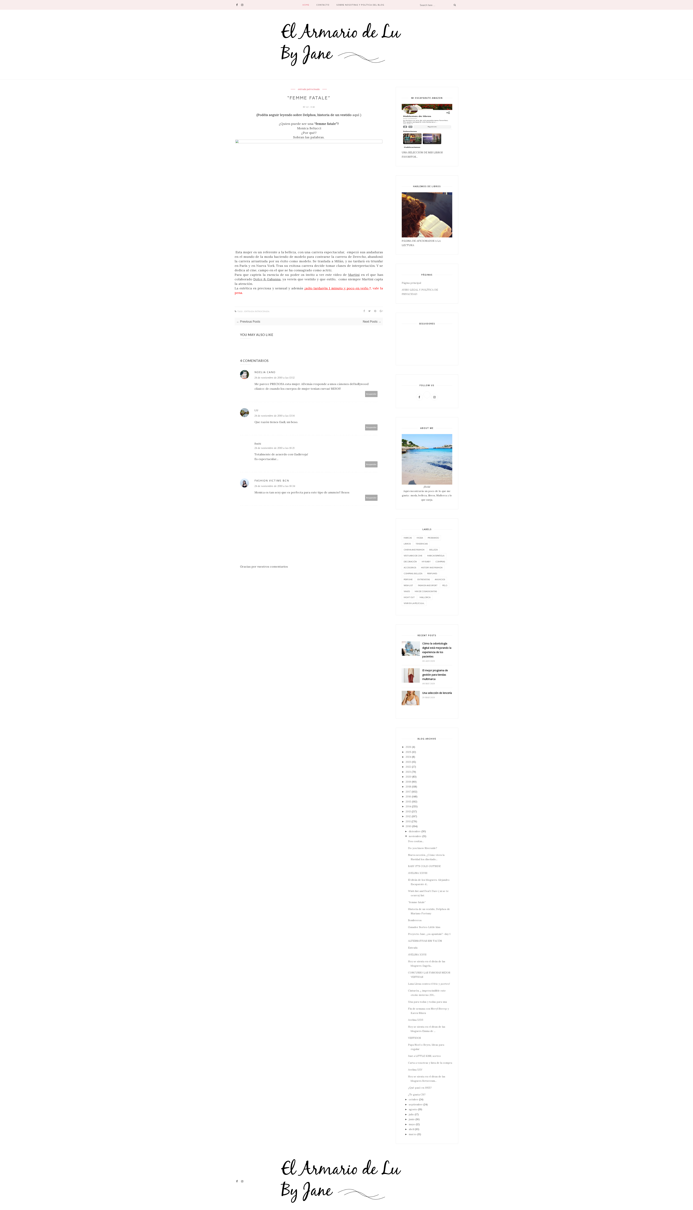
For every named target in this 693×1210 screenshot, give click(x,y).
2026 (408, 747)
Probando (433, 538)
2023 (408, 761)
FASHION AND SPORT (427, 585)
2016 (408, 796)
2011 (408, 821)
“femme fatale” (417, 902)
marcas (408, 538)
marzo (413, 1134)
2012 (408, 816)
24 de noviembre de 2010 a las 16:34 (274, 486)
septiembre (416, 1104)
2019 (408, 781)
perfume (408, 579)
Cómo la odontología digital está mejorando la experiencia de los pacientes (436, 650)
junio (412, 1119)
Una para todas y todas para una (427, 1001)
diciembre (415, 831)
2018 (408, 786)
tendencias (422, 543)
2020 (408, 776)
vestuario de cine (413, 555)
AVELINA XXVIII (417, 873)
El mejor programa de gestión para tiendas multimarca (435, 675)
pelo (444, 585)
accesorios (410, 567)
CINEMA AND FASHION (414, 549)
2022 (408, 766)
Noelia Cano (265, 372)
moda (420, 538)
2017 (408, 791)
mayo (412, 1124)
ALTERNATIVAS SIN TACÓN (425, 940)
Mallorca (425, 597)
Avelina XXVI (415, 1019)
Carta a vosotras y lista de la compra (430, 1062)
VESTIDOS (414, 1038)
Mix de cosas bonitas (426, 591)
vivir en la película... (414, 603)
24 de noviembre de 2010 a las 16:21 (274, 448)
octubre (413, 1099)
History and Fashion (432, 567)
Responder (371, 394)
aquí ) (356, 115)
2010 (408, 826)
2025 (408, 752)
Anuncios (440, 579)
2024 (408, 756)
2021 (408, 771)
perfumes (432, 573)
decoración (410, 561)
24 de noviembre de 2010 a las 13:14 (274, 415)
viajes (407, 591)
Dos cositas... (416, 841)
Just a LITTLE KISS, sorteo (424, 1056)
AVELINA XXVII (417, 954)
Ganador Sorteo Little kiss (424, 927)
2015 (408, 801)
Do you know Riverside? (422, 848)
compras (440, 561)
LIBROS (407, 543)
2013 (408, 811)
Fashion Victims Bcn (271, 480)
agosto (413, 1109)
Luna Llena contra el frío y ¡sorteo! (429, 983)
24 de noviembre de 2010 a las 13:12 (274, 377)
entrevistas (423, 579)
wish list (408, 585)
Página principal (411, 283)
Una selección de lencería (437, 693)
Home (305, 4)
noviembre (415, 836)
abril (411, 1129)
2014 (408, 806)
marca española (435, 555)
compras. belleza (413, 573)
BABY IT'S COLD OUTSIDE (424, 866)
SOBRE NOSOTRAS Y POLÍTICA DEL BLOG (360, 4)
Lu (307, 107)
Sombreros (415, 920)
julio (411, 1114)
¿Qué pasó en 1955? (420, 1087)
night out (409, 597)
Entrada (412, 947)
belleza (433, 549)
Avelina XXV (415, 1069)
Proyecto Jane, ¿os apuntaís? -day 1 (429, 934)
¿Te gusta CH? (417, 1094)
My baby (426, 561)
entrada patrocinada (309, 89)
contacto (322, 4)
